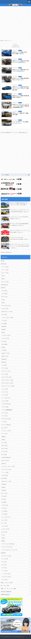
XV (3, 332)
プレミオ (5, 412)
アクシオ (5, 368)
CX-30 (4, 502)
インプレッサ (6, 335)
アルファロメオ (6, 305)
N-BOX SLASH (6, 457)
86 (3, 347)
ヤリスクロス (6, 418)
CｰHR (4, 350)
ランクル (4, 520)
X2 (3, 278)
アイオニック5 (6, 430)
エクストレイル (6, 555)
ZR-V (4, 463)
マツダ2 (4, 511)
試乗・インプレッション (8, 588)
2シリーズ (5, 269)
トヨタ (4, 344)
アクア (4, 365)
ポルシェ (4, 493)
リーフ (4, 579)
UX (3, 538)
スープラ (5, 392)
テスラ (3, 341)
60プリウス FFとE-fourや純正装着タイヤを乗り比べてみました (19, 224)
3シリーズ (5, 272)
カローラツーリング (8, 386)
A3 (3, 302)
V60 (3, 487)
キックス (5, 558)
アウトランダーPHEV (8, 544)
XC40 (4, 490)
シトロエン (4, 308)
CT (3, 535)
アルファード (6, 371)
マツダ (4, 496)
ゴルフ (4, 293)
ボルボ (4, 478)
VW (3, 287)
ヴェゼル (5, 475)
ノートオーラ (6, 573)
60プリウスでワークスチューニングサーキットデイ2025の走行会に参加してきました (19, 246)
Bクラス (4, 448)
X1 (3, 275)
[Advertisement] (15, 23)
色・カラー (5, 585)
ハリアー (5, 395)
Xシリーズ (5, 281)
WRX (4, 329)
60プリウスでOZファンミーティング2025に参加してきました (19, 231)
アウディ (4, 296)
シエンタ (5, 389)
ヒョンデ (4, 427)
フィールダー (6, 398)
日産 (3, 552)
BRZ (4, 326)
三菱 (3, 541)
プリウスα (5, 406)
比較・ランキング (6, 582)
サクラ (4, 561)
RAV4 (4, 362)
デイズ (4, 567)
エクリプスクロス (7, 547)
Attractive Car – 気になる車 (12, 636)
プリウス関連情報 (7, 409)
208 (3, 439)
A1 (3, 299)
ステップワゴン (6, 469)
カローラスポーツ (7, 380)
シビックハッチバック (8, 466)
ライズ (4, 421)
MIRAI (4, 359)
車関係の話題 (5, 594)
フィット (5, 472)
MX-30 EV (4, 284)
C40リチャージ (6, 481)
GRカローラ (5, 353)
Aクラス (4, 445)
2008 (4, 436)
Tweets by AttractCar (6, 252)
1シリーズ (5, 266)
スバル (4, 323)
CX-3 (4, 499)
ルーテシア (5, 529)
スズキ (4, 314)
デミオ (4, 508)
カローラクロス (6, 377)
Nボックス (5, 460)
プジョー (4, 433)
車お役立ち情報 (6, 591)
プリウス (5, 401)
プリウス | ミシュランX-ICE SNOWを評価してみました (19, 217)
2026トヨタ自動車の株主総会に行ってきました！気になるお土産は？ (19, 203)
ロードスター (6, 517)
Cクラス (4, 451)
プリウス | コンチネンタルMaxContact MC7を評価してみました (19, 239)
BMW (3, 263)
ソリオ (4, 320)
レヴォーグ (5, 338)
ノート (4, 570)
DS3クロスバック (7, 311)
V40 (4, 484)
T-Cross (4, 290)
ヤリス (4, 415)
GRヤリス (5, 356)
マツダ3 (4, 514)
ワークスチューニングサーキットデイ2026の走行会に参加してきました (19, 210)
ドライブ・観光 (6, 424)
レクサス (4, 532)
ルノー (4, 523)
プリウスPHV (6, 404)
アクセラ (5, 505)
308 (2, 261)
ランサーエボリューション (9, 549)
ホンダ (4, 454)
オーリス (5, 374)
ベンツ (4, 442)
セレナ (4, 564)
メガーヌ (5, 526)
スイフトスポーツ (7, 317)
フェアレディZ (6, 576)
